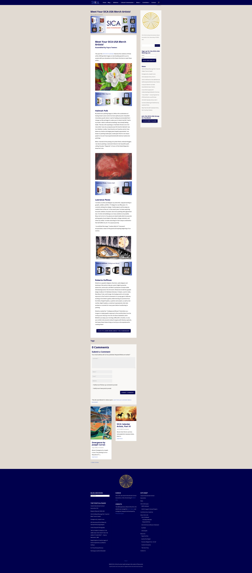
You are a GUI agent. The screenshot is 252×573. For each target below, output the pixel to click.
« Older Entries (95, 462)
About (138, 2)
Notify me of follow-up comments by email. (105, 385)
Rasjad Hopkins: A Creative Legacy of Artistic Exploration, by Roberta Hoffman (99, 543)
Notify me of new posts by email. (102, 388)
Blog (109, 2)
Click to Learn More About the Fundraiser (113, 331)
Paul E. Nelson (131, 509)
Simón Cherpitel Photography (98, 527)
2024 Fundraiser (145, 506)
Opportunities (144, 536)
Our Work (143, 528)
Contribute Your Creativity (146, 512)
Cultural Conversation (127, 2)
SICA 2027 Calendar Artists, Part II (149, 100)
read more (95, 457)
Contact (153, 2)
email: (143, 57)
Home (104, 2)
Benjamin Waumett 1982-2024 (97, 511)
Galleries (115, 2)
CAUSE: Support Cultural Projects (149, 509)
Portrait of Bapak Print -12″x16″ (148, 542)
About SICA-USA (144, 515)
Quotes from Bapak (145, 539)
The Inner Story (145, 548)
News (141, 501)
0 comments (100, 15)
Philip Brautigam (120, 513)
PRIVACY (126, 561)
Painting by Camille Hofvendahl (98, 551)
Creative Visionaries (146, 545)
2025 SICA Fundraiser (108, 54)
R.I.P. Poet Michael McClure (97, 548)
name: (143, 55)
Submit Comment (127, 392)
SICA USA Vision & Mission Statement (150, 525)
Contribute (145, 2)
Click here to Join (149, 121)
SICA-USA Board (145, 517)
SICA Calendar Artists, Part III (124, 425)
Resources (142, 534)
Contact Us (143, 551)
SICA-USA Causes (144, 504)
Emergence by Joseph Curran (98, 443)
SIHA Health (144, 531)
